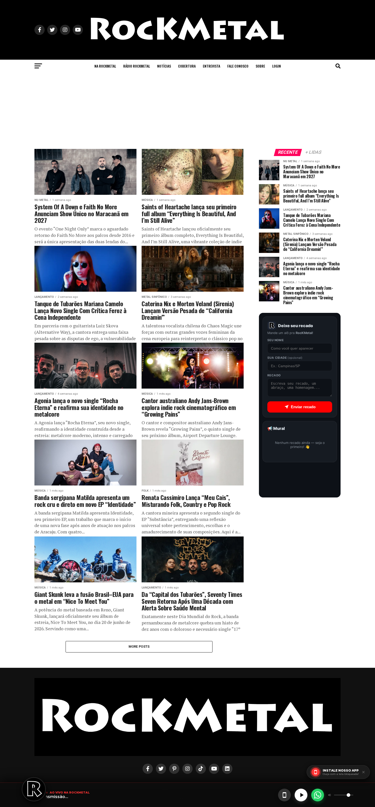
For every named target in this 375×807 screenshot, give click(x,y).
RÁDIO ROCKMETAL (136, 66)
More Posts (139, 646)
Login (276, 66)
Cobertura (187, 66)
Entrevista (211, 66)
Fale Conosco (237, 66)
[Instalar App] (284, 795)
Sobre (260, 66)
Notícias (164, 66)
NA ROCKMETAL (105, 66)
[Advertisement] (187, 110)
